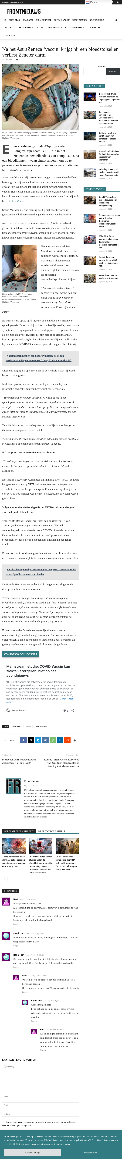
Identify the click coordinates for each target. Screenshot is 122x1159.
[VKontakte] (117, 2)
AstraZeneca (16, 726)
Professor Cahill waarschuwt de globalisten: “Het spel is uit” (19, 761)
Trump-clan (94, 28)
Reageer (16, 924)
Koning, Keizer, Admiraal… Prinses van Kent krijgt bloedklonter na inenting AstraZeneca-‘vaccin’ (61, 763)
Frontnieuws (31, 781)
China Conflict (43, 20)
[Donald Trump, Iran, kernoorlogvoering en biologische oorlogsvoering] (90, 200)
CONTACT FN (9, 35)
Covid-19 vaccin (62, 20)
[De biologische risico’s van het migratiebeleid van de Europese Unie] (90, 172)
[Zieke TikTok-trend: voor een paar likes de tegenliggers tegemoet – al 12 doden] (90, 97)
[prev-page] (4, 879)
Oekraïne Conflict (58, 28)
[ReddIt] (67, 740)
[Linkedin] (60, 740)
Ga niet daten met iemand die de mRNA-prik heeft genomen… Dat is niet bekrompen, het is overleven (66, 863)
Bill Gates (28, 20)
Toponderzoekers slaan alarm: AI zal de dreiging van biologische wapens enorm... (109, 221)
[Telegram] (38, 740)
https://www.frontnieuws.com (34, 786)
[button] (116, 20)
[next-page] (9, 879)
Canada (28, 726)
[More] (74, 740)
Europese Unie (79, 20)
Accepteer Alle (90, 1153)
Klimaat (41, 28)
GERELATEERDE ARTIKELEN (19, 831)
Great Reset (10, 28)
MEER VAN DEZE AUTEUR (52, 831)
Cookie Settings (32, 1153)
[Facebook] (23, 740)
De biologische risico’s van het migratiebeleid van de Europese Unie (109, 172)
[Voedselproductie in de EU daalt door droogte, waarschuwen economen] (90, 154)
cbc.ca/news (17, 201)
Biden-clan (14, 20)
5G (5, 20)
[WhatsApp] (53, 740)
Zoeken (101, 66)
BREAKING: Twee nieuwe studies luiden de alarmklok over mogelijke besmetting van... (109, 242)
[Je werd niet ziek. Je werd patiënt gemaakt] (90, 278)
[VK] (45, 740)
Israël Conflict (26, 28)
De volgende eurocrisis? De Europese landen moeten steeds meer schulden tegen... (108, 118)
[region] (61, 1144)
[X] (31, 740)
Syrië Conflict (78, 28)
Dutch (93, 2)
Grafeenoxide (96, 20)
